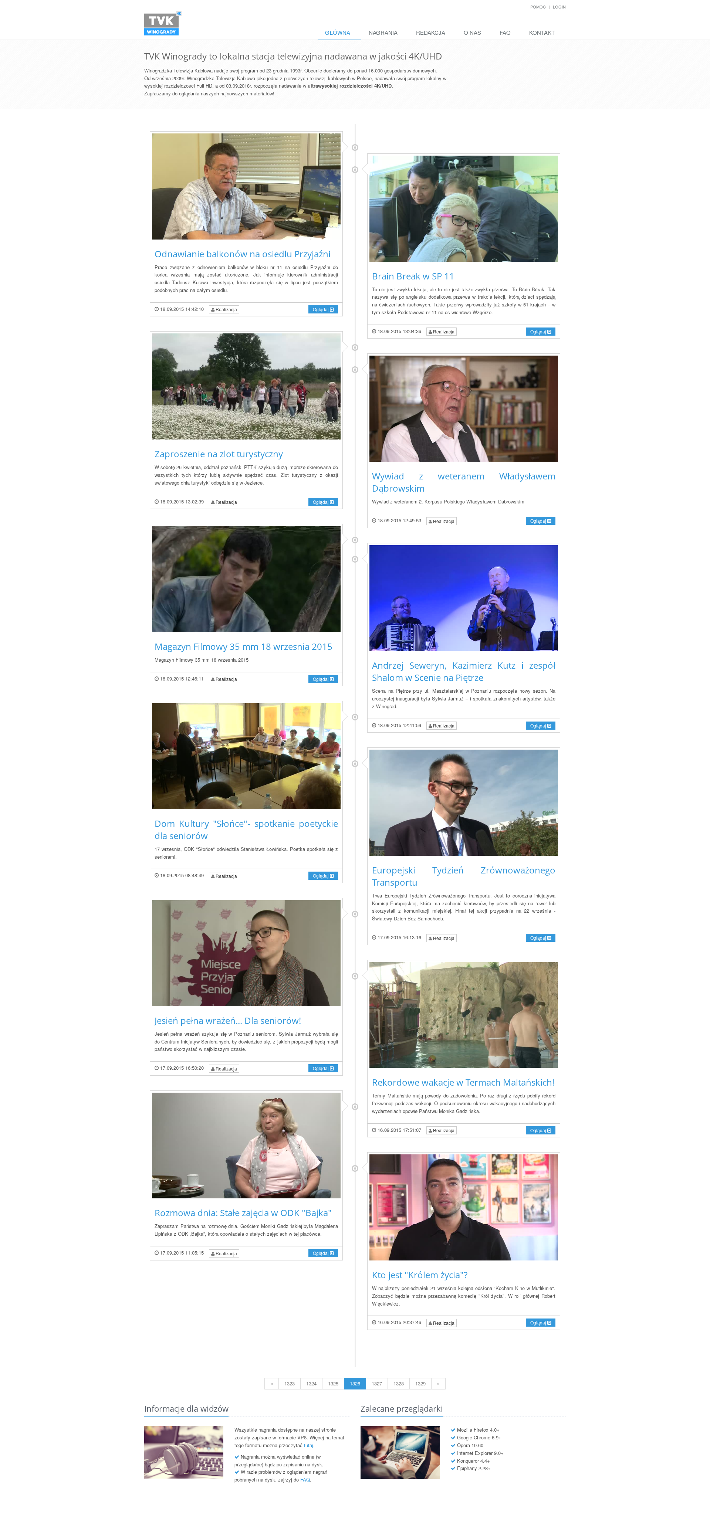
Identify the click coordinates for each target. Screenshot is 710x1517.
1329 (420, 1383)
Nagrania (383, 32)
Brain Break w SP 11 (413, 276)
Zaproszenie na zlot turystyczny (219, 454)
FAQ (505, 32)
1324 (311, 1383)
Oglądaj (321, 309)
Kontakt (542, 32)
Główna (337, 32)
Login (559, 7)
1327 (377, 1383)
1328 (398, 1383)
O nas (472, 32)
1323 (289, 1383)
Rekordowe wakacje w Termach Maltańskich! (463, 1082)
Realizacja (225, 309)
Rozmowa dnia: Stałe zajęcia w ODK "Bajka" (243, 1213)
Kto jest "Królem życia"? (419, 1275)
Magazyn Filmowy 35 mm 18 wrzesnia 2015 (243, 646)
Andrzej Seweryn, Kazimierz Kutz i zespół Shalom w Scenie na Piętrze (463, 671)
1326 (355, 1383)
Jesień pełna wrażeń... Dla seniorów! (228, 1020)
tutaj (308, 1445)
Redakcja (430, 32)
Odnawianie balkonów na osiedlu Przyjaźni (243, 254)
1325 (333, 1383)
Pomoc (538, 7)
